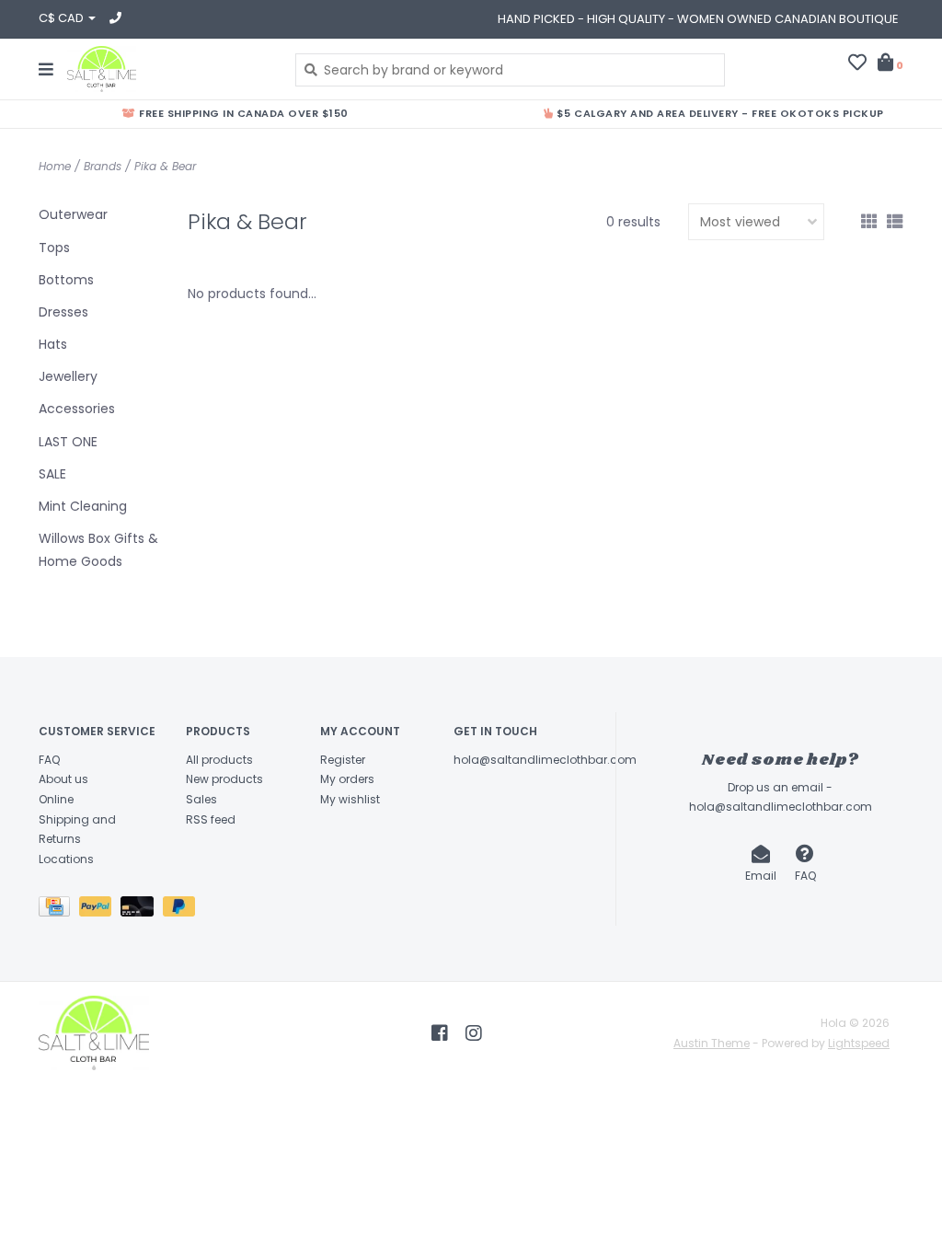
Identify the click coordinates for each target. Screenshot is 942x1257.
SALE (52, 474)
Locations (66, 859)
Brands (102, 166)
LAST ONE (68, 441)
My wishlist (350, 799)
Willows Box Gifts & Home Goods (98, 550)
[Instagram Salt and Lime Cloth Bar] (473, 1033)
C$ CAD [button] (62, 18)
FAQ (49, 759)
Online (56, 799)
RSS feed (211, 819)
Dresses (63, 312)
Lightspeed (859, 1043)
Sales (201, 799)
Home (55, 166)
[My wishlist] (857, 64)
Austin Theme (711, 1043)
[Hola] (167, 69)
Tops (54, 247)
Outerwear (73, 214)
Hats (53, 344)
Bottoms (66, 280)
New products (224, 779)
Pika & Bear (165, 166)
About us (63, 779)
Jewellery (68, 376)
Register (342, 759)
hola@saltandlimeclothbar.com (545, 759)
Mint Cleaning (83, 506)
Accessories (77, 408)
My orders (347, 779)
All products (219, 759)
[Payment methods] (59, 910)
